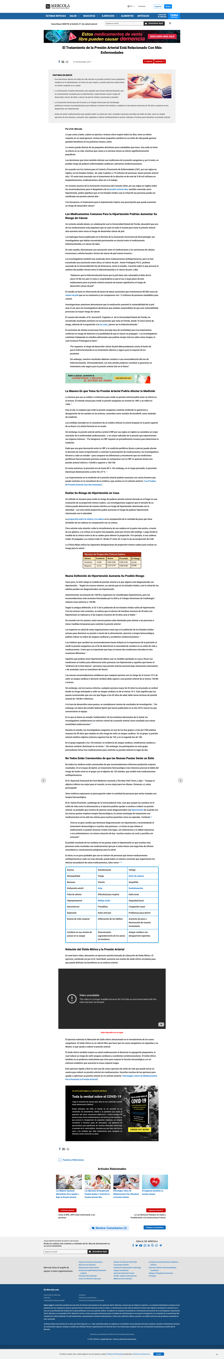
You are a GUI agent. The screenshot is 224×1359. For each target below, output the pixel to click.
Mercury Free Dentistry (87, 1265)
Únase (168, 6)
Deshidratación (136, 888)
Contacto (82, 1295)
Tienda (174, 16)
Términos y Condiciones (87, 1298)
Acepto (158, 1354)
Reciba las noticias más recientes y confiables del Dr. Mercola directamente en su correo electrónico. (77, 1245)
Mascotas (89, 16)
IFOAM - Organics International (125, 1276)
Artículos (143, 16)
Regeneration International (89, 1268)
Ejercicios (108, 16)
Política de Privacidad (115, 1354)
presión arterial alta (118, 189)
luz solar (104, 324)
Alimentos (127, 16)
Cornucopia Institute (121, 1265)
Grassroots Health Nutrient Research (92, 1271)
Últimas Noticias (56, 16)
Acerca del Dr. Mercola (162, 16)
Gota (100, 888)
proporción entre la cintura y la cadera (86, 519)
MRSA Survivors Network (123, 1279)
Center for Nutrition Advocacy (90, 1279)
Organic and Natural (121, 1270)
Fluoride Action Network (88, 1276)
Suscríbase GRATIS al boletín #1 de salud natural (74, 24)
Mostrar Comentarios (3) (111, 1228)
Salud (73, 16)
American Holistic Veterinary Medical (162, 1269)
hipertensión (137, 810)
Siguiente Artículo (155, 1210)
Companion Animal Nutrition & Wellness (163, 1263)
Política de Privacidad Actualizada (91, 1300)
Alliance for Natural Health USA (125, 1262)
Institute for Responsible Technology (127, 1268)
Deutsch (131, 11)
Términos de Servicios (141, 1354)
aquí (89, 1324)
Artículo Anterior (68, 1210)
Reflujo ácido (104, 900)
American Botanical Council (124, 1273)
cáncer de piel (72, 295)
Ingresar (158, 6)
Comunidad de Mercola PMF (54, 1300)
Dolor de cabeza (136, 876)
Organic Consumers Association (90, 1262)
